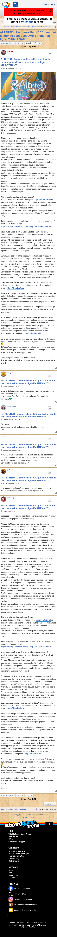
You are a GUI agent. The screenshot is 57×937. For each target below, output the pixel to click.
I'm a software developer (18, 853)
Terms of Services (38, 925)
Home (10, 870)
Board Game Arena (16, 923)
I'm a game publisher (17, 851)
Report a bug (13, 858)
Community (13, 875)
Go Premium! (13, 861)
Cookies (32, 927)
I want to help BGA (16, 856)
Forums (11, 878)
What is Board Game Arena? (20, 834)
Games (11, 873)
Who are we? (13, 836)
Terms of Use (24, 925)
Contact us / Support (16, 841)
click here (28, 22)
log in (53, 4)
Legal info (14, 925)
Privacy (24, 927)
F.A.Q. (10, 839)
